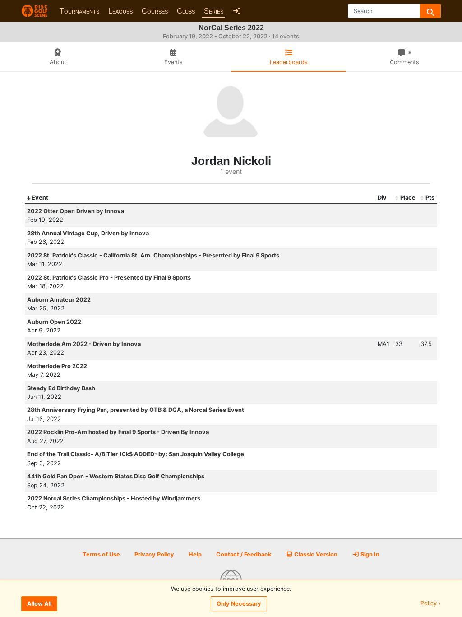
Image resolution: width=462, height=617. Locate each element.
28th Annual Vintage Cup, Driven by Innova (88, 233)
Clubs (186, 11)
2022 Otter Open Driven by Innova (75, 211)
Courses (155, 11)
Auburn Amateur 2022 (59, 299)
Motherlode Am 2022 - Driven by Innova (84, 344)
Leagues (120, 11)
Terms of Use (101, 554)
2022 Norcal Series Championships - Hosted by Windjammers (113, 498)
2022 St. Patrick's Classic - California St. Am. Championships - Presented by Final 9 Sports (153, 255)
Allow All (39, 603)
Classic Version (315, 554)
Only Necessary (239, 603)
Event (40, 197)
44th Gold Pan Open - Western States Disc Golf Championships (115, 476)
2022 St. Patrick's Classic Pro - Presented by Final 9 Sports (109, 277)
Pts (429, 197)
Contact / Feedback (243, 554)
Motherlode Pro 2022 (57, 366)
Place (408, 197)
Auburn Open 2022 (54, 321)
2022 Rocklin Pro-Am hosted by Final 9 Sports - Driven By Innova (118, 432)
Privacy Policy (154, 554)
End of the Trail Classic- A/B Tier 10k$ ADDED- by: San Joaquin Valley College (135, 454)
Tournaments (79, 11)
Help (195, 554)
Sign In (369, 554)
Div (382, 197)
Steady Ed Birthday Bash (61, 388)
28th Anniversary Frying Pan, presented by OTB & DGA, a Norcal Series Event (135, 410)
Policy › (430, 604)
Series (213, 11)
